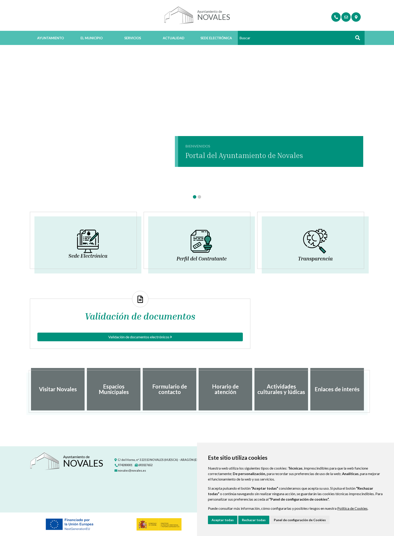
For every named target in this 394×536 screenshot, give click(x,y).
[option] (58, 389)
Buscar (355, 39)
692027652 (145, 465)
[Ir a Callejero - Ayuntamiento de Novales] (356, 17)
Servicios (132, 38)
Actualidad (173, 38)
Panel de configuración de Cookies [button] (300, 520)
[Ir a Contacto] (346, 17)
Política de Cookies (352, 508)
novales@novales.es (131, 470)
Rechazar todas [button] (254, 520)
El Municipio (91, 38)
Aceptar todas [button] (223, 520)
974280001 (124, 465)
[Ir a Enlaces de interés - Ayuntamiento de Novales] (336, 17)
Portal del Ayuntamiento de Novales (244, 155)
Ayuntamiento (50, 38)
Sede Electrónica (216, 38)
